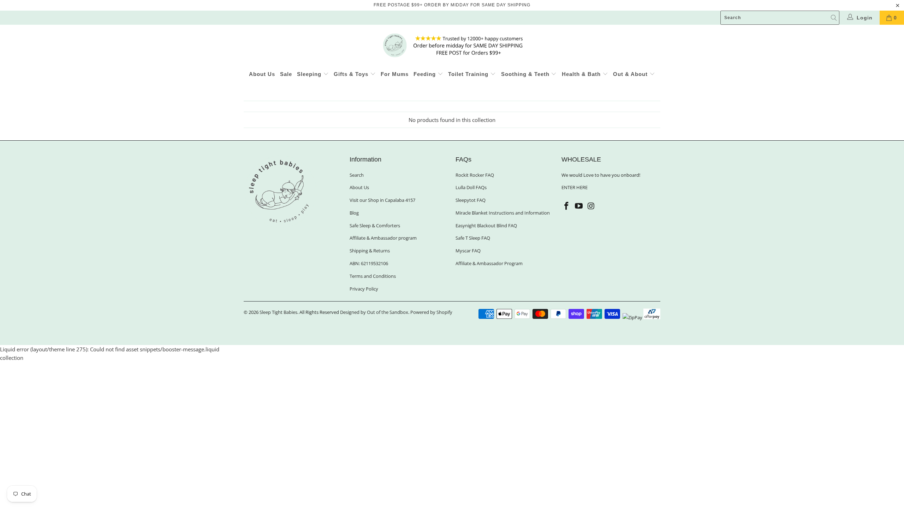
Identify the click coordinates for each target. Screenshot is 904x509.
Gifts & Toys (352, 74)
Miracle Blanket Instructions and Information (503, 213)
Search (357, 175)
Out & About (631, 74)
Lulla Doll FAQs (471, 187)
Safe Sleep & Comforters (375, 225)
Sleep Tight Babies (278, 312)
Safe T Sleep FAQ (473, 238)
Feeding (426, 74)
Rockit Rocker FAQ (475, 175)
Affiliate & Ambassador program (383, 238)
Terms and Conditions (373, 276)
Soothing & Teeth (526, 74)
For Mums (395, 74)
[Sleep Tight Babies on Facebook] (566, 206)
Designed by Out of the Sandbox (374, 312)
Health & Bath (582, 74)
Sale (286, 74)
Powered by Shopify (431, 312)
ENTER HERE (574, 187)
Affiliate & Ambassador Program (489, 263)
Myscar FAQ (468, 250)
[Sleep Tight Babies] (452, 45)
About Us (262, 74)
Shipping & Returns (370, 250)
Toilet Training (469, 74)
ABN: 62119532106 (369, 263)
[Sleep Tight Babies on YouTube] (579, 206)
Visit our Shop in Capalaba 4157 (382, 200)
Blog (354, 213)
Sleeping (310, 74)
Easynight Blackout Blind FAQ (486, 225)
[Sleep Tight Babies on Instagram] (591, 206)
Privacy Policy (364, 289)
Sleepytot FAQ (471, 200)
